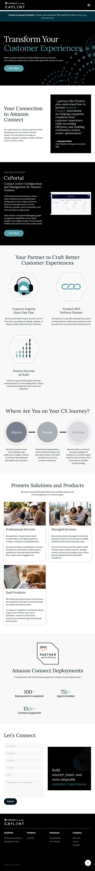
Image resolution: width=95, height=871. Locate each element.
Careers (76, 841)
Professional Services (13, 838)
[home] (13, 5)
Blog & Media (55, 838)
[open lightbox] (70, 203)
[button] (89, 5)
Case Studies (55, 841)
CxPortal (30, 838)
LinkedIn (76, 845)
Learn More (13, 68)
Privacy (17, 865)
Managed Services (11, 841)
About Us (76, 838)
